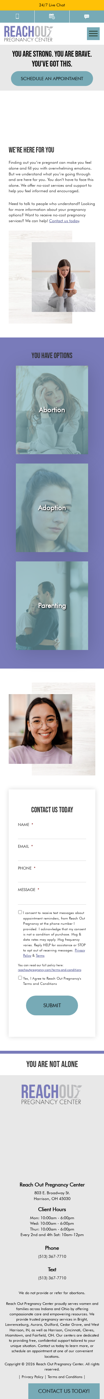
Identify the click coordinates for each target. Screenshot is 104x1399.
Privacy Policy (33, 1376)
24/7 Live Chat (52, 5)
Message (28, 889)
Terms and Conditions (65, 1376)
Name (25, 824)
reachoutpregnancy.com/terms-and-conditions (49, 970)
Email (25, 846)
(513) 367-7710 (52, 1256)
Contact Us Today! (64, 1391)
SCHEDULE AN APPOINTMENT (52, 78)
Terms (40, 955)
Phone (27, 868)
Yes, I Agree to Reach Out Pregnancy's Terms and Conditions (52, 981)
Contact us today (64, 220)
